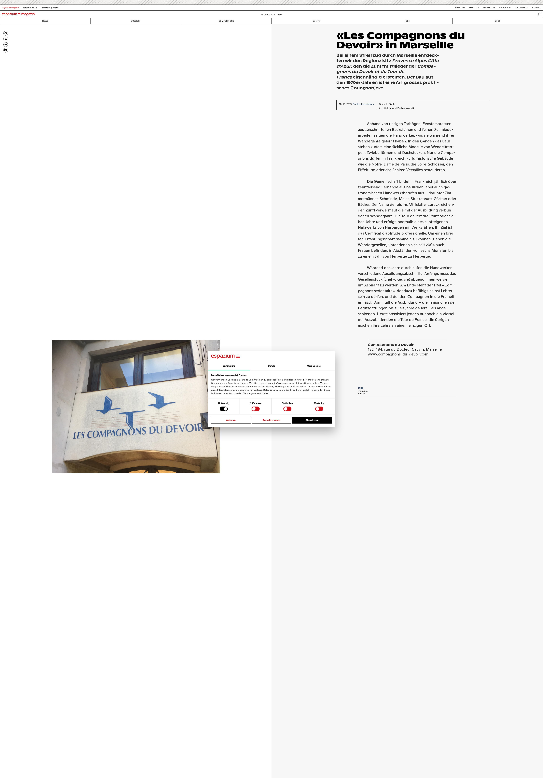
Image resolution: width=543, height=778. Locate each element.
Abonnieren (521, 7)
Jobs (407, 21)
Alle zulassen (312, 420)
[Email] (5, 44)
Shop (497, 21)
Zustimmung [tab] (229, 365)
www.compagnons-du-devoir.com (398, 354)
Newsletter (489, 7)
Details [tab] (271, 365)
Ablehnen (231, 420)
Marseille (361, 393)
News (45, 21)
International (363, 391)
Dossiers (136, 21)
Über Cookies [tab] (314, 365)
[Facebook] (5, 33)
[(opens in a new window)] (5, 50)
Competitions (226, 21)
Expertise (474, 7)
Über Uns (460, 7)
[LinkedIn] (5, 39)
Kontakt (536, 7)
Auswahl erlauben (271, 420)
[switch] (256, 409)
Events (317, 21)
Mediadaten (505, 7)
